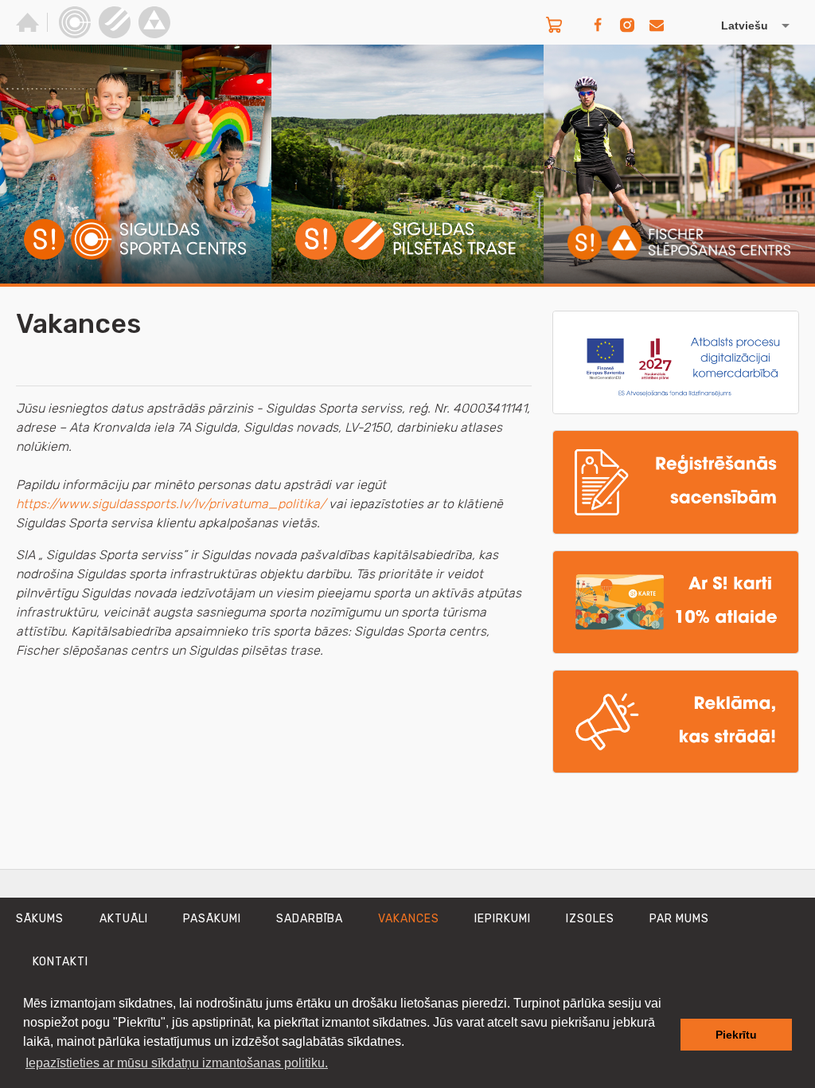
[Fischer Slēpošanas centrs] (154, 22)
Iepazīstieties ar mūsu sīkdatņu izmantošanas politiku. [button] (176, 1063)
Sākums (40, 919)
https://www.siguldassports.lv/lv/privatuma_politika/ (171, 503)
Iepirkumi (502, 919)
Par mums (679, 919)
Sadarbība (309, 919)
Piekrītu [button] (736, 1034)
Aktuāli (123, 919)
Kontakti (60, 962)
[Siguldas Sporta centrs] (75, 22)
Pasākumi (212, 919)
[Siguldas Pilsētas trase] (115, 22)
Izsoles (590, 919)
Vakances (408, 919)
